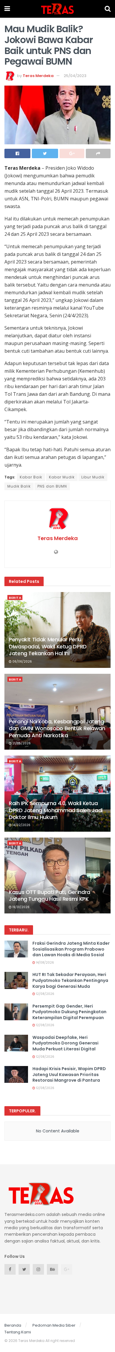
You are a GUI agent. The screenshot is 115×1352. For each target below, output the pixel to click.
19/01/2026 (20, 907)
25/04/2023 (75, 76)
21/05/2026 (21, 743)
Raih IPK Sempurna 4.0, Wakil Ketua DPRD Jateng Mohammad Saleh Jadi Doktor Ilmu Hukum (56, 810)
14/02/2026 (21, 825)
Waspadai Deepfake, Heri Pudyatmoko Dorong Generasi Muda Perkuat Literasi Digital (65, 1043)
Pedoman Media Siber (53, 1325)
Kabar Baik (31, 477)
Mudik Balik (19, 486)
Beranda (12, 1325)
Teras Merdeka (38, 76)
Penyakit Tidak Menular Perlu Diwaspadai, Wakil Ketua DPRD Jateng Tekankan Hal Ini (48, 646)
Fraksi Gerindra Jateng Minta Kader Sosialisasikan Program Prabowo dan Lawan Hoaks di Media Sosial (71, 949)
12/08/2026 (44, 994)
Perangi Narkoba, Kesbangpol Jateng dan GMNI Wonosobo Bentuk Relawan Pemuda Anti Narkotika (57, 728)
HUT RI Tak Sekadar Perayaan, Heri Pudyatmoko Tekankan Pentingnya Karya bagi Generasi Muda (70, 980)
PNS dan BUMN (52, 486)
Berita (15, 597)
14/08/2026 (44, 962)
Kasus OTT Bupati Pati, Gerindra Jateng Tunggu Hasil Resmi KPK (49, 895)
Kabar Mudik (62, 477)
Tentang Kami (17, 1332)
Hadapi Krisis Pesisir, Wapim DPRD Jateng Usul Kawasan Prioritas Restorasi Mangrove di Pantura (69, 1074)
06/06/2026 (22, 661)
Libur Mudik (92, 477)
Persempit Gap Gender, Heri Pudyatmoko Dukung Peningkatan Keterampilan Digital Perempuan (69, 1012)
